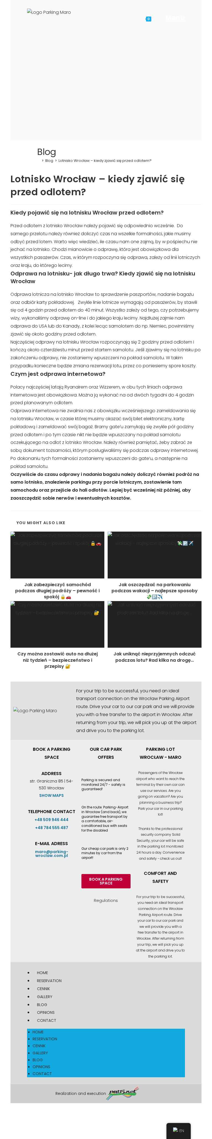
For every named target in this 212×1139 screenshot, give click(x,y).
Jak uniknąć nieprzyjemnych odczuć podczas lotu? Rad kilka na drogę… (154, 657)
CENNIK (43, 988)
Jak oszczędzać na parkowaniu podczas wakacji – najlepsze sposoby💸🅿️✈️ (155, 591)
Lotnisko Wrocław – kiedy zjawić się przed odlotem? (105, 160)
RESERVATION (49, 980)
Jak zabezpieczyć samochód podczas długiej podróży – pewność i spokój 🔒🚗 (57, 591)
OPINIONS (46, 1012)
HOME (42, 972)
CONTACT (46, 1020)
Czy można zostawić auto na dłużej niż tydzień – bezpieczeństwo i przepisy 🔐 (57, 660)
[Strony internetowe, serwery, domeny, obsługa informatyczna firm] (122, 1093)
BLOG (42, 1004)
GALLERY (44, 996)
